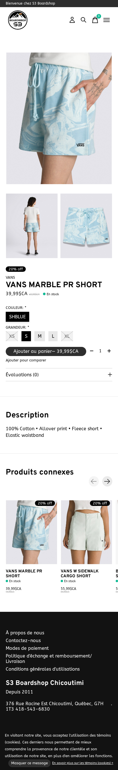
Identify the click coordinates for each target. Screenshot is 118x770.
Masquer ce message (29, 763)
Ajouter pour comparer (26, 360)
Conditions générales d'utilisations (43, 669)
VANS (10, 277)
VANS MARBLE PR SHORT (24, 574)
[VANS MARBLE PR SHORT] (31, 532)
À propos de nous (25, 633)
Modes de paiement (27, 648)
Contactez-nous (23, 640)
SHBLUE (17, 316)
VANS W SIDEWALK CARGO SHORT (80, 574)
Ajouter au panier (45, 351)
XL (67, 336)
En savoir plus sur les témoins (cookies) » (82, 763)
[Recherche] (83, 20)
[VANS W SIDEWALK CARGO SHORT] (86, 532)
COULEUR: (16, 307)
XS (12, 336)
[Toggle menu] (106, 20)
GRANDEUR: (17, 327)
